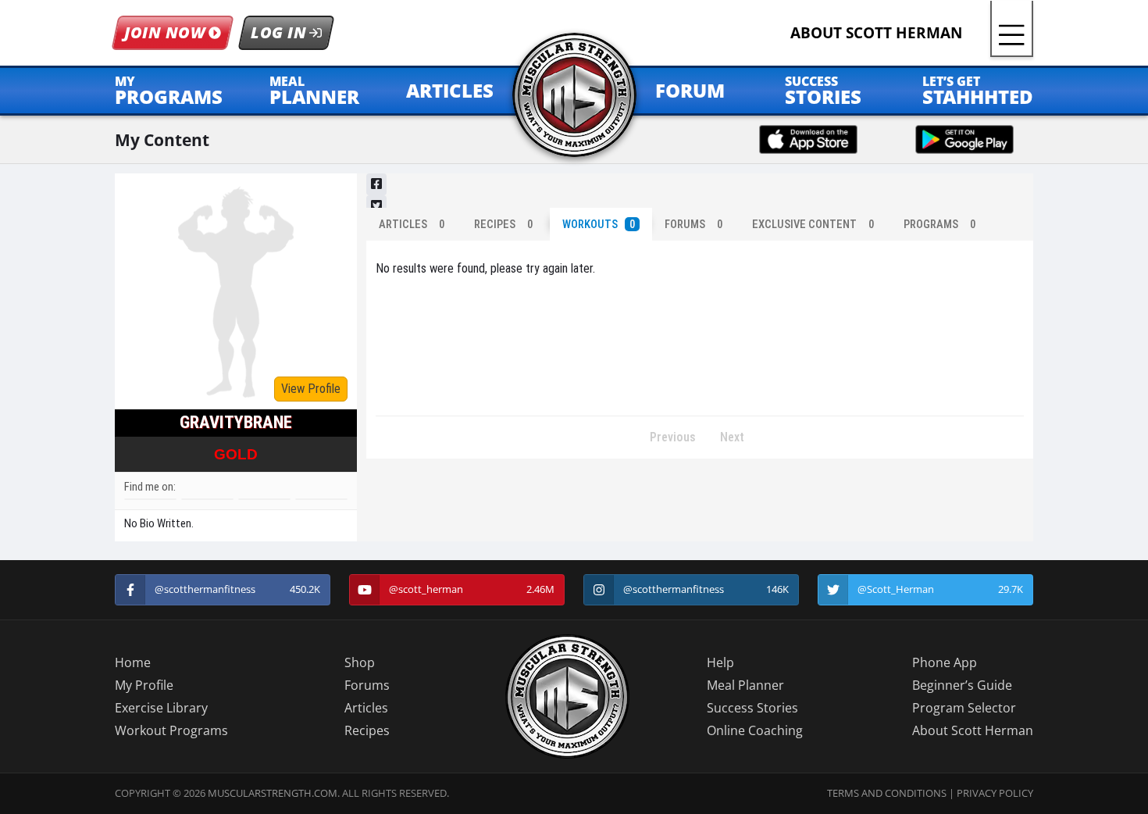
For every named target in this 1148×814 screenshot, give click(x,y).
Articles (366, 707)
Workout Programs (171, 730)
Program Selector (964, 707)
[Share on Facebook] (376, 184)
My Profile (144, 685)
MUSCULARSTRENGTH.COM (272, 793)
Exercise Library (161, 707)
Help (720, 662)
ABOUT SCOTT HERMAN (876, 32)
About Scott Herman (972, 730)
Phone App (944, 662)
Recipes (367, 730)
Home (133, 662)
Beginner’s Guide (962, 685)
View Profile (310, 388)
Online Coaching (755, 730)
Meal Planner (745, 685)
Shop (359, 662)
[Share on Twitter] (376, 206)
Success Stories (752, 707)
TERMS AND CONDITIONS (887, 793)
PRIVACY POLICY (995, 793)
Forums (367, 685)
